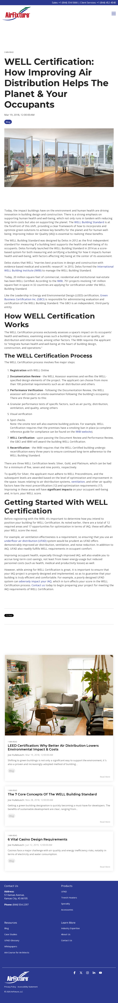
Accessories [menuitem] (67, 909)
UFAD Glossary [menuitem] (11, 940)
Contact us (38, 585)
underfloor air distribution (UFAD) (25, 541)
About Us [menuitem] (65, 934)
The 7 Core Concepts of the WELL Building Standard (52, 794)
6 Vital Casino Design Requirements (37, 839)
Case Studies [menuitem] (10, 934)
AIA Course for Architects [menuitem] (16, 952)
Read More (105, 777)
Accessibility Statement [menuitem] (28, 986)
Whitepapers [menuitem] (10, 946)
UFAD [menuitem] (64, 891)
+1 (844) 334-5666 (68, 2)
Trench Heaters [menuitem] (69, 897)
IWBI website (84, 431)
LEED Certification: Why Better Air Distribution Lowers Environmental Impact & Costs (53, 747)
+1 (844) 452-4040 (106, 2)
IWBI (60, 281)
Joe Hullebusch (16, 754)
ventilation (78, 481)
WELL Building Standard (89, 222)
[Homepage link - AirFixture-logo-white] (16, 982)
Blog (8, 121)
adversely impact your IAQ (35, 581)
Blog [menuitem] (6, 928)
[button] (114, 13)
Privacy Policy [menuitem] (10, 986)
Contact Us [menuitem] (66, 940)
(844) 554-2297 (20, 904)
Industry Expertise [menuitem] (70, 928)
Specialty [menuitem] (65, 903)
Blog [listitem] (11, 770)
